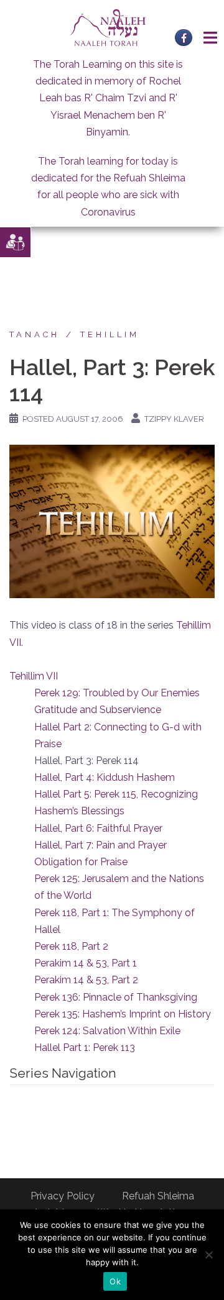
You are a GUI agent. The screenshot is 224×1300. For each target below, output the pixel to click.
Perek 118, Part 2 (71, 946)
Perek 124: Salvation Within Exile (107, 1031)
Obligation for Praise (81, 862)
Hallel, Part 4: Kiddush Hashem (104, 777)
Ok (115, 1281)
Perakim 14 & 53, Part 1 (85, 963)
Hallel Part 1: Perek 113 (84, 1047)
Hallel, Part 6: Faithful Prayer (98, 828)
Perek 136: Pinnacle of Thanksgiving (115, 997)
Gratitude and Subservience (97, 710)
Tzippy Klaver (174, 419)
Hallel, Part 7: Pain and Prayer (100, 845)
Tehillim (109, 334)
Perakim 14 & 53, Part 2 (86, 980)
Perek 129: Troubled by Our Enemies (117, 693)
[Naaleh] (108, 27)
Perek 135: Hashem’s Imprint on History (122, 1014)
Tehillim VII (33, 676)
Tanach (34, 334)
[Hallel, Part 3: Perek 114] (112, 521)
